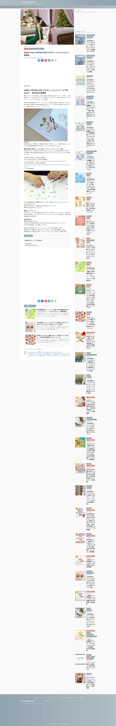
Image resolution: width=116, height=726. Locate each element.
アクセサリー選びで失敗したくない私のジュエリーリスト (31, 703)
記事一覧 (47, 697)
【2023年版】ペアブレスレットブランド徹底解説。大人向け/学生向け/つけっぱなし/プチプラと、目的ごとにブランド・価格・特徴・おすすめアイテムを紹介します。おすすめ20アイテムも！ (49, 355)
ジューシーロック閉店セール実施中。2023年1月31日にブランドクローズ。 (90, 666)
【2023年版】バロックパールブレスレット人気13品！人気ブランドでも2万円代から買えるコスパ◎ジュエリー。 (90, 428)
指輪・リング (47, 7)
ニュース (27, 348)
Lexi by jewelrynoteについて (38, 697)
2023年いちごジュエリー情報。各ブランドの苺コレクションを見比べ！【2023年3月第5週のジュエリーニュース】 (90, 323)
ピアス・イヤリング (37, 7)
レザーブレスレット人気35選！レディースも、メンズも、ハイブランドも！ (45, 352)
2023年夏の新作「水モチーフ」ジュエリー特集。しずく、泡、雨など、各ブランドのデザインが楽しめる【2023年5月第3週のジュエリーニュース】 (90, 186)
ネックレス (26, 7)
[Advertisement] (47, 73)
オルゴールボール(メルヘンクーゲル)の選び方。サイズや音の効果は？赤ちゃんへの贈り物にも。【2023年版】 (90, 683)
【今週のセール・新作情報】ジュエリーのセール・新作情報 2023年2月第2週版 (90, 563)
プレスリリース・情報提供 (78, 697)
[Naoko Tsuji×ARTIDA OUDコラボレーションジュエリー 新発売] (49, 60)
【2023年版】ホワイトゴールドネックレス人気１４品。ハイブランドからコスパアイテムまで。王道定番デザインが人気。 (90, 46)
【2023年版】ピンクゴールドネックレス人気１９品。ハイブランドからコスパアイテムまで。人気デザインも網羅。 (90, 66)
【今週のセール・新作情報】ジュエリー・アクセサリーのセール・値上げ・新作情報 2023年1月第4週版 (90, 645)
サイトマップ (53, 697)
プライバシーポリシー (61, 697)
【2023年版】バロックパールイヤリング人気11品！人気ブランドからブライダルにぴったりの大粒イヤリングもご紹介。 (90, 582)
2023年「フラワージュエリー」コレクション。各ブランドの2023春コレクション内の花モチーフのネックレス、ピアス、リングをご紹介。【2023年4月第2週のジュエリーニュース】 (90, 299)
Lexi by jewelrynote (28, 2)
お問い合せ (69, 697)
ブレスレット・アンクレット (58, 7)
